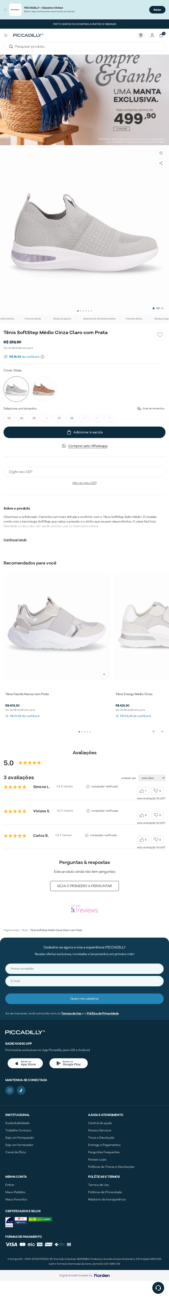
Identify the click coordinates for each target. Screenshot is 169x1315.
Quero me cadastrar (84, 999)
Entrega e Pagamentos (104, 1145)
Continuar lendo (15, 540)
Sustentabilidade (17, 1123)
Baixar (157, 9)
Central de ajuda (100, 1123)
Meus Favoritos (16, 1199)
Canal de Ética (15, 1152)
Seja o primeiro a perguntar (84, 886)
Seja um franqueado (19, 1138)
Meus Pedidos (15, 1192)
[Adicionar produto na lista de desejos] (159, 335)
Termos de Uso (71, 1013)
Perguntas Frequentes (103, 1152)
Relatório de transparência (107, 1199)
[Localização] (141, 35)
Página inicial (11, 930)
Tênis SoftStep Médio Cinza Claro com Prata (56, 930)
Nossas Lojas (97, 1159)
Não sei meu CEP (84, 483)
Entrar (9, 1185)
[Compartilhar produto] (161, 163)
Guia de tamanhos (153, 408)
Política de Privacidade (103, 1013)
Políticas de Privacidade (105, 1192)
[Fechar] (5, 9)
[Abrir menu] (6, 35)
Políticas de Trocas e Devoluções (111, 1167)
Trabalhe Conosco (18, 1130)
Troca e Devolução (101, 1138)
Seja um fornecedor (19, 1145)
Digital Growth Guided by (75, 1275)
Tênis (25, 930)
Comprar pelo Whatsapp (88, 446)
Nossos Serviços (99, 1130)
